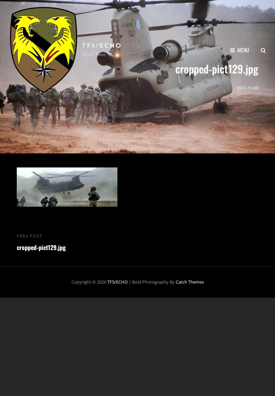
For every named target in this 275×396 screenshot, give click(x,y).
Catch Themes (190, 282)
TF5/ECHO (102, 46)
